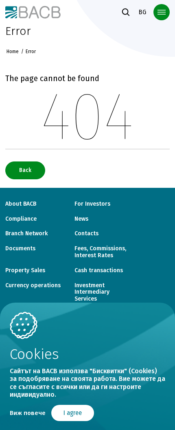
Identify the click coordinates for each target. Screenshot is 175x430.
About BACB (20, 204)
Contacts (86, 233)
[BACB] (32, 12)
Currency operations (33, 285)
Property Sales (25, 270)
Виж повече (28, 413)
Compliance (21, 219)
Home (13, 51)
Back (25, 170)
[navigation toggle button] (161, 12)
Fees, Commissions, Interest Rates (100, 252)
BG (142, 12)
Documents (20, 248)
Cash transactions (98, 270)
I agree (72, 413)
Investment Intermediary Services (91, 292)
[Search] (126, 12)
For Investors (92, 204)
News (81, 219)
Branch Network (26, 233)
